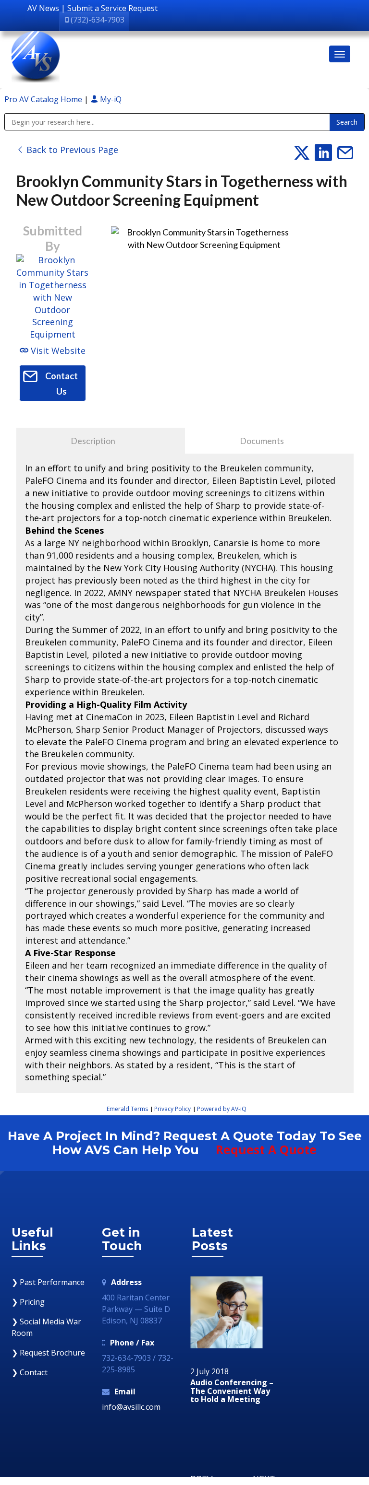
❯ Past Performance (48, 1282)
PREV (201, 1479)
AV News (43, 8)
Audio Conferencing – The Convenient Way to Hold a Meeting (231, 1391)
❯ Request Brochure (48, 1352)
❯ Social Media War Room (46, 1327)
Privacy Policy (172, 1109)
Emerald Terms (127, 1109)
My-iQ (110, 99)
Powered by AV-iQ (221, 1109)
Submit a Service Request (112, 8)
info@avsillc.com (131, 1407)
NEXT (264, 1479)
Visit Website (57, 350)
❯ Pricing (28, 1302)
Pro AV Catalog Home (44, 99)
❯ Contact (30, 1372)
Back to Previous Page (71, 149)
